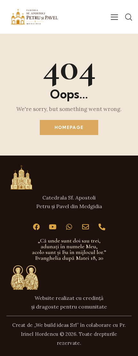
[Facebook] (36, 227)
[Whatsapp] (69, 227)
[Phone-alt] (101, 227)
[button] (114, 17)
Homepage (69, 127)
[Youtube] (52, 227)
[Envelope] (85, 227)
